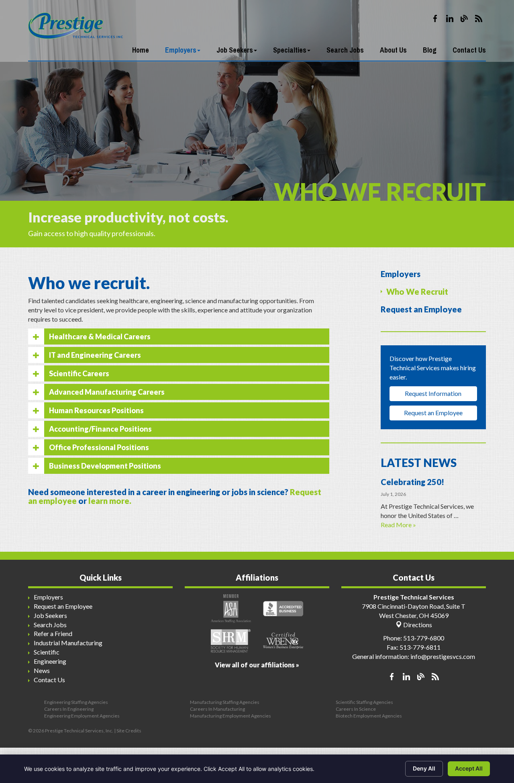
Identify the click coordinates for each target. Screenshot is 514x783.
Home (140, 50)
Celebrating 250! (412, 482)
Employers (180, 50)
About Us (393, 50)
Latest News (419, 462)
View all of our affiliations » (257, 665)
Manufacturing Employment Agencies (230, 716)
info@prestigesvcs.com (442, 656)
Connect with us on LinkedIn (449, 18)
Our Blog (464, 18)
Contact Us (469, 50)
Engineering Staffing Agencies (76, 702)
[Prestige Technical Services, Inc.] (75, 20)
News (42, 670)
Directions (417, 624)
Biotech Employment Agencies (369, 716)
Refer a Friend (53, 633)
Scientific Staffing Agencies (364, 702)
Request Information (433, 393)
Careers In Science (356, 709)
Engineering (50, 661)
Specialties (289, 50)
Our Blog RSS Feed (478, 18)
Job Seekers (234, 50)
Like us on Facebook (435, 18)
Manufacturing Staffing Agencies (224, 702)
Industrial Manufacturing (68, 642)
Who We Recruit (417, 291)
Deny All (424, 768)
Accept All (469, 768)
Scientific (46, 652)
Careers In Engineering (69, 709)
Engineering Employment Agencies (82, 716)
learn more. (109, 501)
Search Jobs (345, 50)
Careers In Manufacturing (217, 709)
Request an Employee (421, 309)
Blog (429, 50)
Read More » (398, 524)
